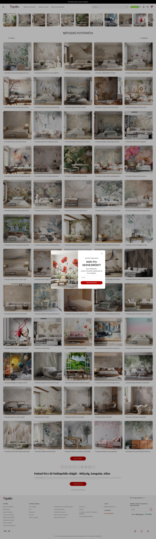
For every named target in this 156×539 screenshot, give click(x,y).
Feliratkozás (91, 282)
